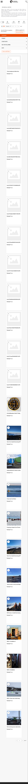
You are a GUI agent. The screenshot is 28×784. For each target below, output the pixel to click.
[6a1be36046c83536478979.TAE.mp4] (14, 91)
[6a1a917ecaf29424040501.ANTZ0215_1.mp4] (14, 347)
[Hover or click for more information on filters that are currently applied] (23, 30)
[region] (14, 44)
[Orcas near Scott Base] (14, 490)
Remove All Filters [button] (19, 32)
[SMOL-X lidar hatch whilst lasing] (14, 689)
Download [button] (7, 22)
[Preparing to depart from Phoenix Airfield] (14, 518)
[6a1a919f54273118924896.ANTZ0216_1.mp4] (14, 176)
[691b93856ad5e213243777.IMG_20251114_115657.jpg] (14, 404)
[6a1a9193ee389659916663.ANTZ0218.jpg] (14, 233)
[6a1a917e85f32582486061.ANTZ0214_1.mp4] (14, 376)
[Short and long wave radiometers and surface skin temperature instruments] (14, 718)
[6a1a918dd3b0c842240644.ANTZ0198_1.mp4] (14, 290)
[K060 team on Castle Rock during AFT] (14, 604)
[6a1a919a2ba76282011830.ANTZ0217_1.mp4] (14, 205)
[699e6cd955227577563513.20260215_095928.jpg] (14, 461)
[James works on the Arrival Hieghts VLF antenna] (14, 575)
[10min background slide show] (14, 62)
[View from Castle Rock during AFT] (14, 433)
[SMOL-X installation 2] (14, 632)
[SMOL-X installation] (14, 661)
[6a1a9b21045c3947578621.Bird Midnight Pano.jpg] (14, 148)
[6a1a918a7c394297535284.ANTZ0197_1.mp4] (14, 319)
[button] (13, 22)
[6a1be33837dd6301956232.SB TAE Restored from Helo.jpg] (14, 119)
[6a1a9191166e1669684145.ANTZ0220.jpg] (14, 262)
